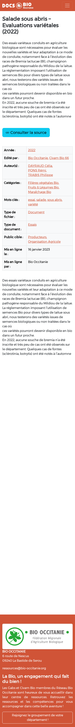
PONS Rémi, (37, 170)
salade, (41, 200)
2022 (31, 150)
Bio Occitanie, (38, 158)
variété (33, 204)
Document (36, 212)
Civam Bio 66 (59, 158)
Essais (32, 224)
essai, (32, 200)
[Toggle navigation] (67, 5)
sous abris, (54, 200)
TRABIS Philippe (40, 175)
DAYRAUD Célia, (40, 166)
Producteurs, (37, 237)
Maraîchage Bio (39, 192)
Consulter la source (28, 132)
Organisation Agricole (44, 241)
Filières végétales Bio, (43, 183)
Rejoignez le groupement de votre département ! (37, 717)
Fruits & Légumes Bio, (43, 187)
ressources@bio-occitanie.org (24, 668)
